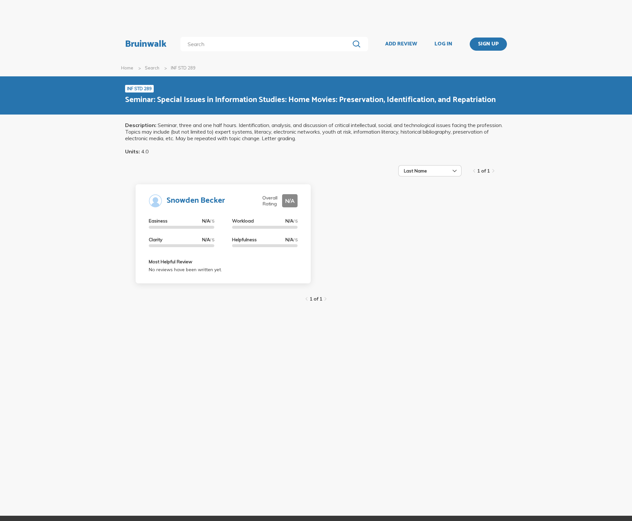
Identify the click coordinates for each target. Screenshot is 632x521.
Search (152, 67)
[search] (266, 44)
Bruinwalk (146, 44)
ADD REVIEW (401, 44)
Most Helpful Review (170, 262)
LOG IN (443, 44)
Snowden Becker (196, 200)
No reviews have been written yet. (185, 270)
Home (127, 67)
